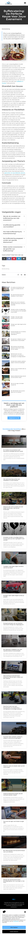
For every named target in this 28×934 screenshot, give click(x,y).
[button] (25, 912)
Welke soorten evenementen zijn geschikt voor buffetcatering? (14, 249)
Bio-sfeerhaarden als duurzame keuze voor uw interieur (14, 851)
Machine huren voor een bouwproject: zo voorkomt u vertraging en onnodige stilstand (18, 355)
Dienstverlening (6, 29)
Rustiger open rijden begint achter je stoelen (13, 596)
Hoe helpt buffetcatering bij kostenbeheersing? (14, 232)
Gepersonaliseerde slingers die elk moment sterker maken (13, 794)
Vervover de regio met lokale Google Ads (13, 822)
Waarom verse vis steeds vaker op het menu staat (14, 766)
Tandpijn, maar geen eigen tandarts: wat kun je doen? (13, 567)
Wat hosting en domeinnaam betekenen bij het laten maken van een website (17, 348)
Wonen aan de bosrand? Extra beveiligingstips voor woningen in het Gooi (13, 881)
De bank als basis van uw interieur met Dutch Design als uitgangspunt (18, 333)
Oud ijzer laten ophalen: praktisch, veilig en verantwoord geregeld (12, 737)
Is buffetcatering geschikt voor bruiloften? (14, 226)
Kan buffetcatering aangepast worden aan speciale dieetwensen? (14, 240)
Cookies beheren (14, 931)
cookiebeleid (16, 921)
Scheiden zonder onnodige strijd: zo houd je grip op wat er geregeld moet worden (18, 311)
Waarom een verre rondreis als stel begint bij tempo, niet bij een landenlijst (18, 303)
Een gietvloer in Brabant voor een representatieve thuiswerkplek (12, 650)
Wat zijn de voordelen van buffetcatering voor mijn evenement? (14, 218)
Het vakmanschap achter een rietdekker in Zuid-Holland (11, 479)
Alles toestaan (14, 927)
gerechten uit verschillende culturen (15, 173)
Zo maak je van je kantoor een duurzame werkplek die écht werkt (17, 289)
